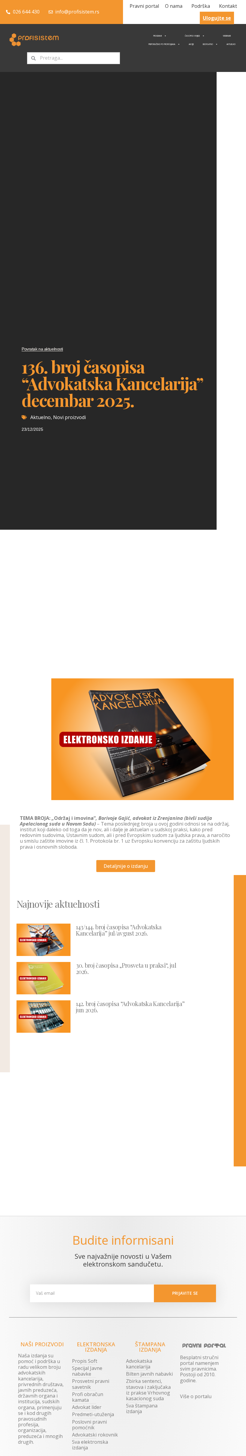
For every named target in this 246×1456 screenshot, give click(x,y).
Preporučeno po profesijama (161, 44)
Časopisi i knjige (192, 35)
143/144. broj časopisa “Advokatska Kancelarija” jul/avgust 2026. (119, 930)
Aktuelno (231, 44)
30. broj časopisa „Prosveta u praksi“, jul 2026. (126, 968)
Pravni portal (144, 6)
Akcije (191, 44)
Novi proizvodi (69, 417)
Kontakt (228, 6)
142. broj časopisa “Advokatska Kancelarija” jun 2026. (130, 1006)
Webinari (227, 35)
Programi (157, 35)
